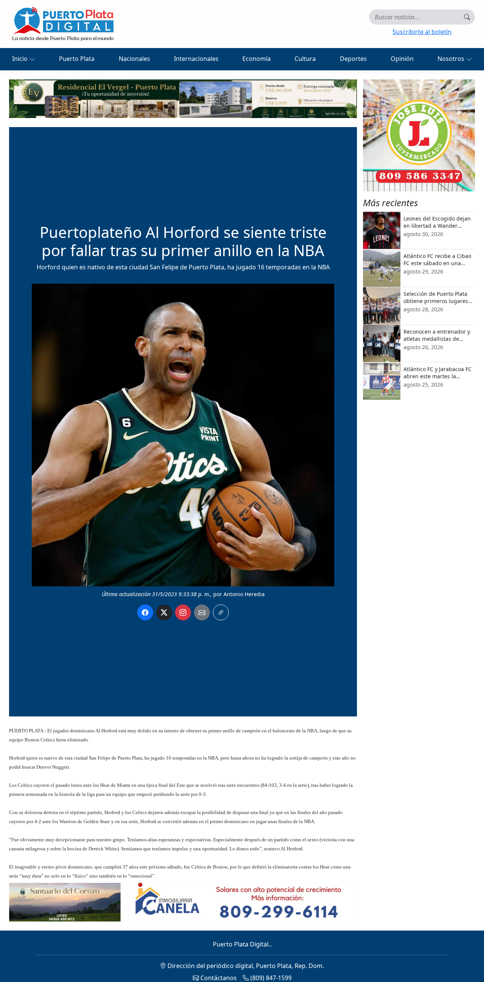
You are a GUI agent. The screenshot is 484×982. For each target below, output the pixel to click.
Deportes (353, 58)
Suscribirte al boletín (421, 32)
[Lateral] (419, 135)
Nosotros (451, 58)
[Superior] (183, 98)
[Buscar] (467, 17)
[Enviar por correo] (202, 612)
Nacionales (134, 58)
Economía (256, 58)
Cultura (305, 58)
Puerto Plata (77, 58)
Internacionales (196, 58)
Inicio (20, 58)
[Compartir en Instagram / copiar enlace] (183, 612)
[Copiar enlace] (221, 612)
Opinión (402, 58)
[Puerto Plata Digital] (62, 24)
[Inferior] (183, 901)
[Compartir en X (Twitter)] (164, 612)
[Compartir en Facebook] (145, 612)
